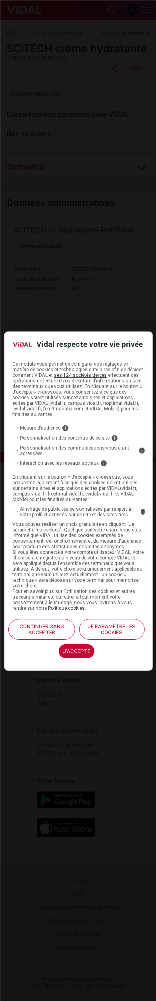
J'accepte (76, 651)
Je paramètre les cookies (112, 629)
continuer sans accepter (42, 629)
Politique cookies (66, 608)
